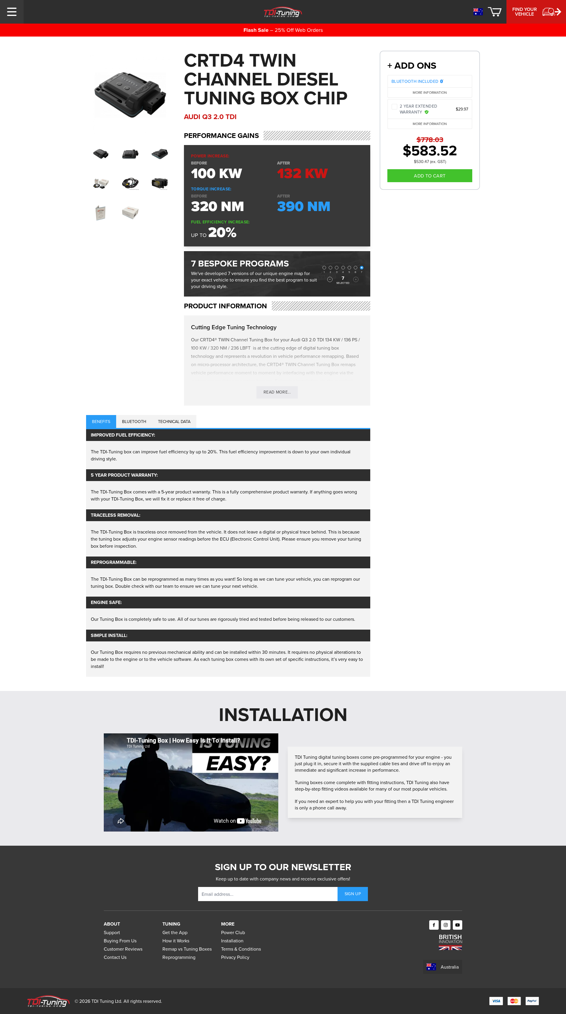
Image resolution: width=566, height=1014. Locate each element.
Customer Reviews (123, 949)
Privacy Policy (235, 957)
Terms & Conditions (241, 949)
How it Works (175, 940)
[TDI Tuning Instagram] (445, 925)
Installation (232, 940)
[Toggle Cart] (494, 12)
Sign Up (353, 894)
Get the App (174, 932)
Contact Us (115, 957)
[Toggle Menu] (12, 12)
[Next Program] (355, 279)
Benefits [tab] (101, 421)
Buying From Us (120, 940)
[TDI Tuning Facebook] (434, 925)
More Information (430, 92)
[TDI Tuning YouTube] (457, 925)
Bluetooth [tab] (134, 421)
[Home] (283, 11)
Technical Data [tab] (174, 421)
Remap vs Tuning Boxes (187, 949)
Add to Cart (429, 175)
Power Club (233, 932)
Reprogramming (178, 957)
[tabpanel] (228, 553)
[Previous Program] (330, 279)
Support (112, 932)
